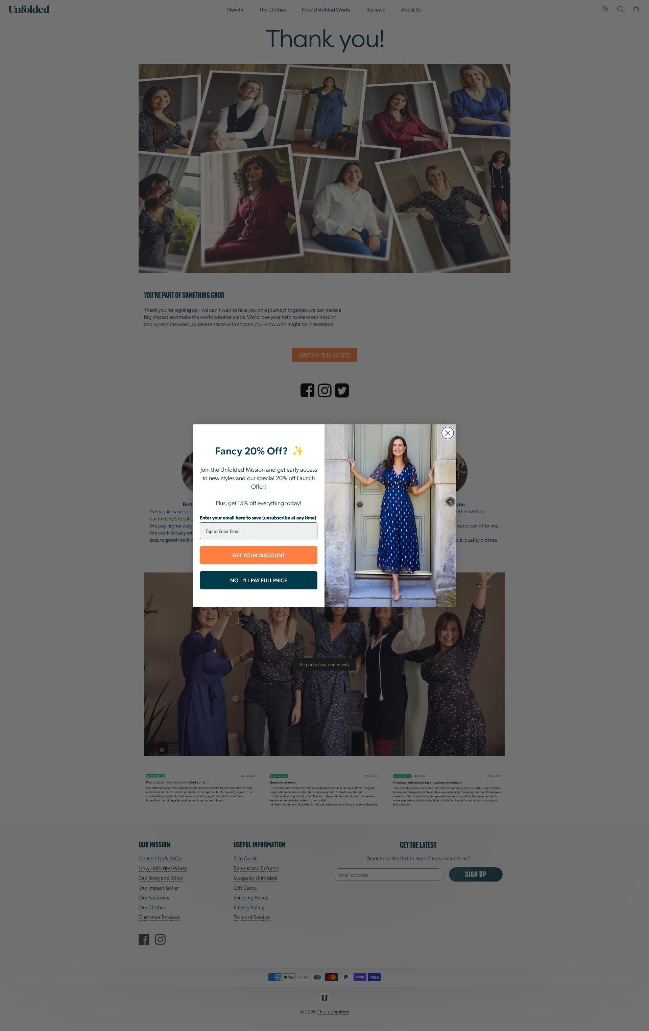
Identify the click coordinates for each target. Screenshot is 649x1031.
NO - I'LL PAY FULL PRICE (258, 580)
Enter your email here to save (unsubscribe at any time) (258, 517)
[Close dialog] (448, 433)
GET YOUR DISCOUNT (258, 555)
